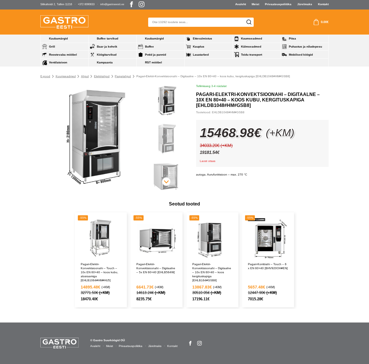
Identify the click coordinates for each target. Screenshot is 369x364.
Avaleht (240, 4)
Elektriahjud (102, 76)
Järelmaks (304, 4)
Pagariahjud (123, 76)
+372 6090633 (86, 4)
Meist (255, 4)
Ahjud (85, 76)
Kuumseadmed (66, 76)
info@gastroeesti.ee (112, 4)
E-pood (45, 76)
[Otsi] (249, 22)
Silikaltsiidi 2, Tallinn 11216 (56, 4)
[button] (166, 181)
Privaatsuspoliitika (278, 4)
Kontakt (323, 4)
